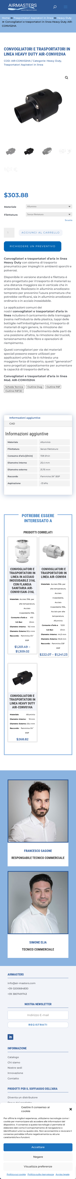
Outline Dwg (34, 386)
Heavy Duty (64, 18)
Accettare (38, 1147)
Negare (38, 1156)
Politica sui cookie (16, 1174)
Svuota (68, 220)
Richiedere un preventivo (32, 246)
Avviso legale (62, 1174)
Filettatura (11, 214)
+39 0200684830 (18, 988)
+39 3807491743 (17, 994)
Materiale (10, 206)
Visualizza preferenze (38, 1166)
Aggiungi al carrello (41, 232)
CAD (12, 423)
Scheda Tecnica (14, 386)
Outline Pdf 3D (13, 390)
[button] (70, 1109)
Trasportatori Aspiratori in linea (33, 18)
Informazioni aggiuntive (24, 417)
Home (6, 18)
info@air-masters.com (22, 983)
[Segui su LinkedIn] (10, 1037)
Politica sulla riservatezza (41, 1174)
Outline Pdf (53, 386)
